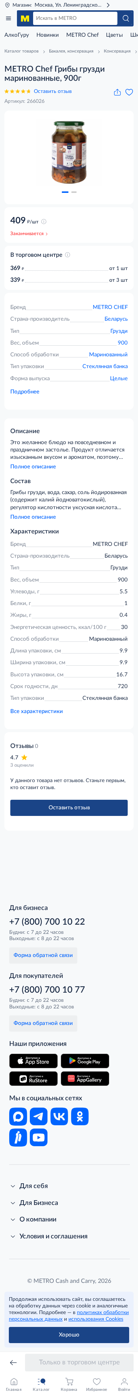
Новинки (47, 35)
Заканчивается (26, 233)
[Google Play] (85, 1061)
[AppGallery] (85, 1078)
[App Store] (33, 1061)
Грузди (119, 331)
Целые (119, 378)
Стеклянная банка (105, 366)
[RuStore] (33, 1078)
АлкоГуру (16, 35)
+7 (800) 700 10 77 (47, 990)
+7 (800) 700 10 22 (47, 922)
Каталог (8, 18)
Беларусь (116, 319)
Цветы (114, 35)
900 (123, 343)
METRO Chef (82, 35)
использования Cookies (95, 1319)
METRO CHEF (110, 307)
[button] (65, 192)
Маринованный (108, 354)
